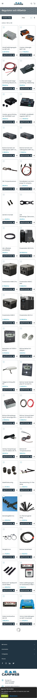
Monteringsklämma (8, 516)
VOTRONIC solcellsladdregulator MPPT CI (27, 115)
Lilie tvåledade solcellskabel (6, 249)
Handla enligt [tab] (7, 18)
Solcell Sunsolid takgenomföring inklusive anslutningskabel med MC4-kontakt (9, 83)
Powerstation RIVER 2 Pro (9, 281)
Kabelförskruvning (7, 482)
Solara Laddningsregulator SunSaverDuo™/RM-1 (27, 583)
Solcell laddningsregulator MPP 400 (9, 48)
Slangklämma (6, 549)
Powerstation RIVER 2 (8, 315)
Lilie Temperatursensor (9, 181)
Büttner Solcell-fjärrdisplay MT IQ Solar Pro (27, 383)
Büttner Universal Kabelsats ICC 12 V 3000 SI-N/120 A (27, 417)
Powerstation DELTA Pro (27, 248)
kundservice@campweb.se (12, 686)
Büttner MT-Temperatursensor (25, 450)
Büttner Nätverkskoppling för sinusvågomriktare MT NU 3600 (9, 417)
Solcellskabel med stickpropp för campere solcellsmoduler (27, 183)
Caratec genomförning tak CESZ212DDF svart (9, 115)
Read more (13, 696)
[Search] (31, 3)
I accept (4, 696)
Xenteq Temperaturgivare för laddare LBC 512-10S (9, 450)
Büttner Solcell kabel (26, 549)
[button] (3, 27)
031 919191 (11, 683)
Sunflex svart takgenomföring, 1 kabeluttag (27, 82)
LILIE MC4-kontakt (7, 215)
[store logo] (18, 3)
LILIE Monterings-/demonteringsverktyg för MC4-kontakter (27, 217)
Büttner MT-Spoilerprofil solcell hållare (9, 583)
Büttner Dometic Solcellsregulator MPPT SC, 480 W (9, 149)
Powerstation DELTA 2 (26, 315)
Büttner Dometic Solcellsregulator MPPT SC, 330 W (27, 149)
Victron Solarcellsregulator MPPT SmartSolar (27, 617)
